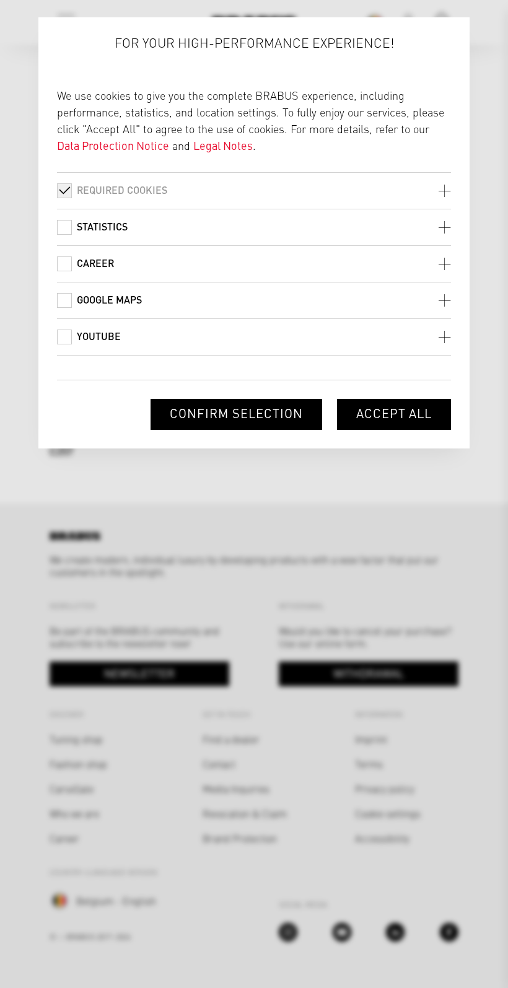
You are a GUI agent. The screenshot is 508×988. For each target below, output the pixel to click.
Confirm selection (236, 412)
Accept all (394, 412)
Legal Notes (223, 145)
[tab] (254, 190)
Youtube (99, 336)
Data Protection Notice (113, 145)
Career (95, 263)
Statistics (102, 226)
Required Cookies (122, 190)
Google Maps (109, 299)
